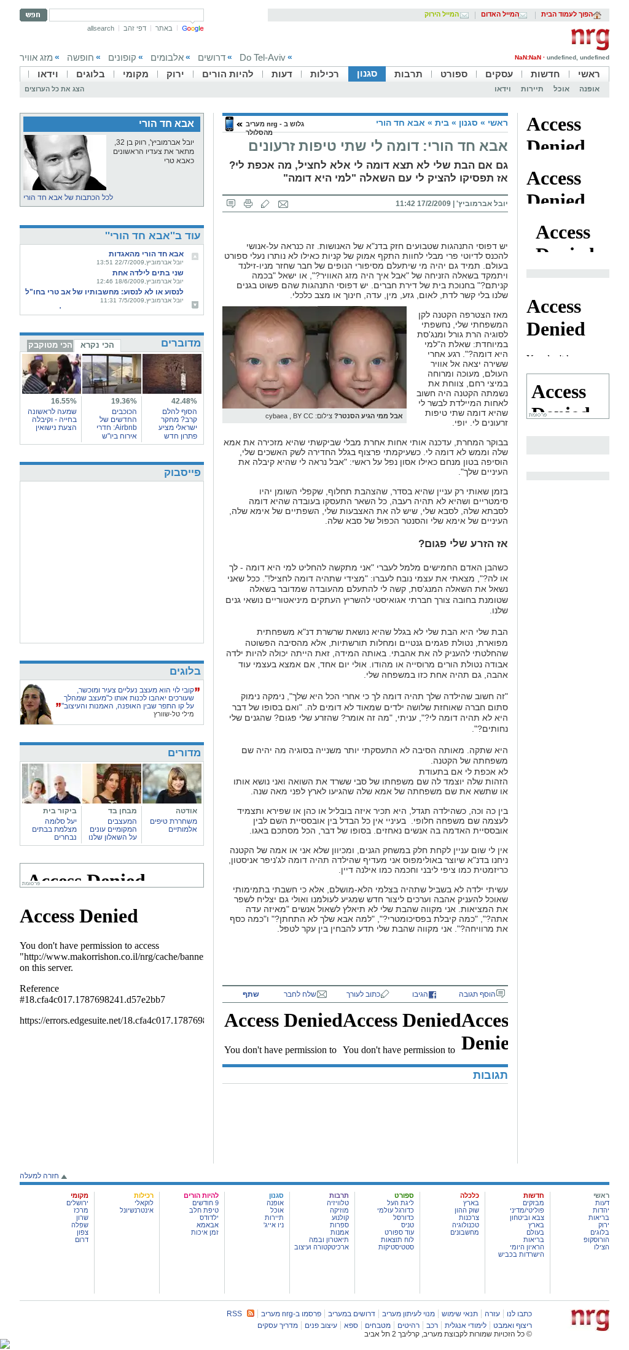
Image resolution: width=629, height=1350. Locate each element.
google (193, 28)
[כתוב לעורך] (265, 203)
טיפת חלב (204, 1210)
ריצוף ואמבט (512, 1325)
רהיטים (408, 1325)
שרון (82, 1217)
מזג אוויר (36, 57)
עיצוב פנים (321, 1325)
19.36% (124, 401)
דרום (81, 1239)
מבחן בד (122, 811)
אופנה (589, 89)
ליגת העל (400, 1202)
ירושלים (77, 1202)
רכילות (324, 74)
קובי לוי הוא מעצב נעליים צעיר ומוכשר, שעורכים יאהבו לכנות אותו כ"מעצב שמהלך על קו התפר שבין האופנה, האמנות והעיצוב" (127, 698)
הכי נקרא (97, 345)
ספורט (453, 74)
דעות (282, 74)
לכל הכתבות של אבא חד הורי (68, 197)
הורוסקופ (596, 1239)
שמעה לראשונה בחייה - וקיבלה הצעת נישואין (52, 419)
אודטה (186, 811)
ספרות (339, 1225)
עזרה (492, 1314)
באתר (164, 28)
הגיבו (420, 994)
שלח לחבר (300, 994)
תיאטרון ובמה (329, 1239)
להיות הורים (228, 74)
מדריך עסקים (277, 1325)
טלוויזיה (338, 1202)
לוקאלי (144, 1202)
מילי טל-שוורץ (174, 714)
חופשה (80, 57)
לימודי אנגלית (465, 1325)
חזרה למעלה (39, 1176)
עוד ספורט (399, 1232)
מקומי (136, 74)
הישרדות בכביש (521, 1254)
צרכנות (469, 1217)
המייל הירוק (441, 15)
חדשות (545, 74)
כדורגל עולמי (395, 1210)
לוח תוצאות (397, 1239)
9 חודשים (205, 1202)
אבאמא (208, 1225)
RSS (234, 1314)
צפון (82, 1232)
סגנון (367, 73)
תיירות (532, 89)
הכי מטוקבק (50, 345)
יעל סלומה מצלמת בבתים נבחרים (54, 829)
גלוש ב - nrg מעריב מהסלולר (275, 128)
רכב (432, 1325)
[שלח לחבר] (283, 203)
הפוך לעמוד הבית (567, 15)
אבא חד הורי (400, 123)
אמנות (339, 1232)
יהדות (601, 1210)
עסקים (499, 74)
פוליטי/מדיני (527, 1210)
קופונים (122, 57)
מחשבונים (464, 1232)
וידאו (47, 74)
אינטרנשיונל (137, 1210)
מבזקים (533, 1202)
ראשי (589, 74)
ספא (351, 1325)
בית (442, 123)
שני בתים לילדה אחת (148, 273)
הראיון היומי (527, 1247)
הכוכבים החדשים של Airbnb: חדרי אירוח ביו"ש (116, 423)
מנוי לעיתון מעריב (408, 1314)
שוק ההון (467, 1210)
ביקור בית (60, 811)
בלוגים (90, 74)
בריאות (598, 1217)
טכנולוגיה (465, 1225)
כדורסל (403, 1217)
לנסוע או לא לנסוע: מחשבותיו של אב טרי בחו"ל (104, 292)
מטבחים (378, 1325)
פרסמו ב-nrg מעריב (291, 1314)
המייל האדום (500, 15)
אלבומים (167, 57)
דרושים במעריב (351, 1314)
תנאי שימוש (460, 1314)
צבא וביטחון (527, 1217)
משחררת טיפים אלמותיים (173, 825)
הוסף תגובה (477, 994)
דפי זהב (134, 28)
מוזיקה (339, 1210)
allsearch (100, 28)
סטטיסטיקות (396, 1247)
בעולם (535, 1232)
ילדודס (209, 1217)
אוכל (561, 89)
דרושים (211, 57)
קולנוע (340, 1217)
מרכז (81, 1210)
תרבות (408, 74)
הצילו (601, 1247)
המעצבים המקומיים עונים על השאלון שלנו (112, 829)
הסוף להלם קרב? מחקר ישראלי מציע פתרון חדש (177, 423)
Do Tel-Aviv (263, 57)
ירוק (175, 74)
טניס (407, 1225)
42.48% (184, 401)
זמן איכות (205, 1232)
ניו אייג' (274, 1225)
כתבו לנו (519, 1314)
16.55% (64, 401)
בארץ (536, 1225)
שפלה (79, 1225)
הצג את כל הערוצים (54, 89)
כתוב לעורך (363, 994)
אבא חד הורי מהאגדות (146, 254)
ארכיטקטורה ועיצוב (321, 1247)
